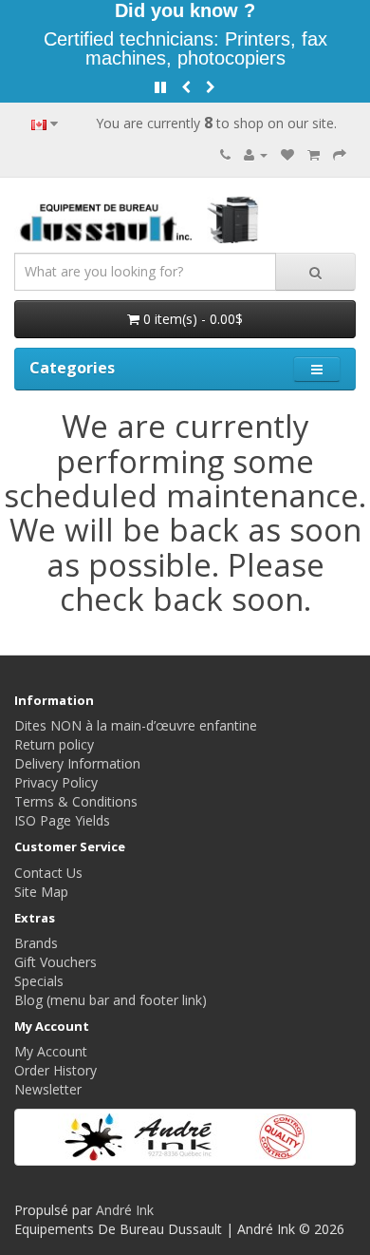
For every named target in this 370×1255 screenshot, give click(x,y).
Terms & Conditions (76, 801)
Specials (39, 981)
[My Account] (256, 154)
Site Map (41, 892)
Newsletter (48, 1089)
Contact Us (48, 873)
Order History (55, 1070)
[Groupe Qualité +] (185, 1137)
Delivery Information (77, 763)
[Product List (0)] (287, 154)
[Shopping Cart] (313, 154)
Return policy (54, 744)
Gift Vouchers (55, 962)
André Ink (125, 1210)
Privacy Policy (56, 782)
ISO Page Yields (62, 820)
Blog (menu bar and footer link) (110, 1000)
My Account (50, 1051)
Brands (36, 943)
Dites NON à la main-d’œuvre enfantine (135, 725)
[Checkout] (339, 154)
